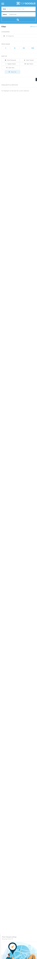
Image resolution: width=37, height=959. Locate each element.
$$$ (24, 48)
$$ (14, 48)
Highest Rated (11, 64)
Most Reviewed (11, 60)
